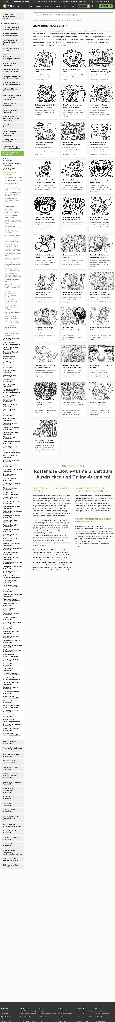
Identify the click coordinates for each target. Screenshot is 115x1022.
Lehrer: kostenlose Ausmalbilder (9, 367)
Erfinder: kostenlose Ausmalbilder (10, 479)
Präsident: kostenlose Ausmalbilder (11, 553)
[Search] (88, 6)
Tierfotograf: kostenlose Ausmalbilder (12, 651)
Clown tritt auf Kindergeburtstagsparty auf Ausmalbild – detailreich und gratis (12, 286)
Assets (41, 1008)
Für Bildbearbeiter (100, 1019)
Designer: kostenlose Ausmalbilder (10, 558)
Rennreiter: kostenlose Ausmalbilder (11, 711)
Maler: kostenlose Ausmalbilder (9, 410)
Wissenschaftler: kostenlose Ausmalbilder (11, 493)
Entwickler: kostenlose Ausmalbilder (11, 530)
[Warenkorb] (96, 6)
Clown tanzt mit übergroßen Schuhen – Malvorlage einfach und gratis (13, 221)
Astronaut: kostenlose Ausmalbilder (11, 339)
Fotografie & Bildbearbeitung (28, 1011)
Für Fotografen (99, 1011)
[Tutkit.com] (11, 6)
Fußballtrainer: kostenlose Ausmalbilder (12, 512)
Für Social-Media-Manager (102, 1013)
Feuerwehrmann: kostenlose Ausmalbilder (11, 343)
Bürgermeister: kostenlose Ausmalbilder (12, 701)
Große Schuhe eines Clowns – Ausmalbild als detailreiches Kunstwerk (13, 333)
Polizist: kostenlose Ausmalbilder (10, 159)
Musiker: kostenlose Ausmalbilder (10, 521)
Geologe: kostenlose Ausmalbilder (10, 618)
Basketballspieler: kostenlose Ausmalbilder (11, 678)
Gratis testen (105, 6)
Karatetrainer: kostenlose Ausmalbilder (12, 641)
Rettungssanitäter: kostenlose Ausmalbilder (11, 451)
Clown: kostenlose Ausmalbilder (9, 173)
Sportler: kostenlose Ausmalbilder (10, 419)
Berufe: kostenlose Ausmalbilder (71, 20)
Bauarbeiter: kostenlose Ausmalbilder (11, 353)
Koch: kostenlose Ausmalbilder (9, 380)
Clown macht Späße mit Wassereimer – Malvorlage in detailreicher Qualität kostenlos (13, 275)
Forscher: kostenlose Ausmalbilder (10, 414)
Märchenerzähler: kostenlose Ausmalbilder (11, 655)
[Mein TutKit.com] (92, 6)
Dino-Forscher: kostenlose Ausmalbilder (12, 725)
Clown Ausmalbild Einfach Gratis (13, 180)
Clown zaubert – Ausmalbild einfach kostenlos (12, 205)
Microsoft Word (5, 1016)
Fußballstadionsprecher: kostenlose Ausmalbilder (11, 706)
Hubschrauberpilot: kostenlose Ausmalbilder (11, 586)
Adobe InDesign (5, 1013)
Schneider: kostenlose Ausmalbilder (11, 637)
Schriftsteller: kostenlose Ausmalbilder (12, 502)
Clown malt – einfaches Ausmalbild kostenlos (11, 216)
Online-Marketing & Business (28, 1013)
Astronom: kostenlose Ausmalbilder (11, 614)
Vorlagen (60, 1008)
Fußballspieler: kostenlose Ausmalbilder (12, 164)
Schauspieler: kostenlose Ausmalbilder (12, 484)
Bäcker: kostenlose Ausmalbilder (9, 362)
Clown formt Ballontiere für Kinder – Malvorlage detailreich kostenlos (13, 264)
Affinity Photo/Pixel (6, 1019)
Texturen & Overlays (44, 1016)
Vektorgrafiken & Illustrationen (47, 1013)
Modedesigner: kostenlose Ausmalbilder (12, 563)
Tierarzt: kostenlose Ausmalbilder (10, 371)
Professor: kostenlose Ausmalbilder (11, 715)
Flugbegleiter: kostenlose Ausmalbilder (12, 549)
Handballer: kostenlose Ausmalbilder (11, 683)
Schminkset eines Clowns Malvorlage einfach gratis (11, 240)
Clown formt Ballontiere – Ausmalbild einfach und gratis (13, 184)
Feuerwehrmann (99, 536)
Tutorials (23, 1008)
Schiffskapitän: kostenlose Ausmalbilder (12, 470)
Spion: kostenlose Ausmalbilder (9, 609)
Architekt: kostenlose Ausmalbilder (10, 572)
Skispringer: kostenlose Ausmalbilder (11, 428)
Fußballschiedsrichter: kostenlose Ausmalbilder (11, 576)
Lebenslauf (61, 1016)
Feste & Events (80, 1013)
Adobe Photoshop (6, 1011)
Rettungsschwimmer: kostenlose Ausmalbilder (11, 674)
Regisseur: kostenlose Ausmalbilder (11, 660)
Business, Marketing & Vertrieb (84, 1011)
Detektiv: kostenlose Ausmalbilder (10, 348)
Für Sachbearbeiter (100, 1016)
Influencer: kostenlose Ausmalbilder (11, 539)
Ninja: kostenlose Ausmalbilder (9, 169)
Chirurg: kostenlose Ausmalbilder (10, 581)
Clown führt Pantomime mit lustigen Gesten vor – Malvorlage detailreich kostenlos (12, 294)
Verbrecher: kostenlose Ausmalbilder (11, 461)
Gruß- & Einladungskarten (65, 1013)
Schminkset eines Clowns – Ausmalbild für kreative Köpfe (13, 322)
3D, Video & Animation (45, 1019)
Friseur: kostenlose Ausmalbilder (10, 396)
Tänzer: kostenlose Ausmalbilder (10, 489)
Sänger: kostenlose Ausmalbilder (10, 405)
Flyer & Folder (61, 1019)
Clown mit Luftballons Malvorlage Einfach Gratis (11, 245)
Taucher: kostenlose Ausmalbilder (10, 385)
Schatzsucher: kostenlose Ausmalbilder (12, 623)
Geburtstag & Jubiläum (82, 1019)
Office (21, 1019)
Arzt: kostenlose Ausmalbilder (9, 357)
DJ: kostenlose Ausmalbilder (8, 669)
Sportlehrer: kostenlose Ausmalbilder (11, 590)
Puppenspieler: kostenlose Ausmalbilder (12, 627)
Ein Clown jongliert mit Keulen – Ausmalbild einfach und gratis (13, 188)
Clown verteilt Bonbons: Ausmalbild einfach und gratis (13, 227)
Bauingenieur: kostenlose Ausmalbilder (12, 567)
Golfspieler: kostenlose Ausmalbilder (11, 688)
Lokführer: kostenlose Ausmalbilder (11, 498)
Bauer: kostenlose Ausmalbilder (9, 376)
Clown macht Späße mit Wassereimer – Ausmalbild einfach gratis (12, 200)
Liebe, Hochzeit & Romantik (83, 1016)
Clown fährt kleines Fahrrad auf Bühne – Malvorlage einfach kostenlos (13, 194)
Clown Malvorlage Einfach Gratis (13, 177)
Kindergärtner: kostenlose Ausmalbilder (12, 595)
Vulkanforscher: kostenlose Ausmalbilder (11, 697)
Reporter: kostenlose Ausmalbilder (10, 526)
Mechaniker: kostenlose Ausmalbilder (11, 507)
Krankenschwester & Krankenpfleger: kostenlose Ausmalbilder (11, 390)
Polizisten (106, 534)
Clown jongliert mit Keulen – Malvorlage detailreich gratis (12, 269)
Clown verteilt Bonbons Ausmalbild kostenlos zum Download (12, 307)
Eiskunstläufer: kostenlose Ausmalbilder (12, 646)
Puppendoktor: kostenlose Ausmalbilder (12, 664)
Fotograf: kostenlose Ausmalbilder (10, 465)
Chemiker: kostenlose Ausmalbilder (10, 604)
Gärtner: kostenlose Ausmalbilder (10, 401)
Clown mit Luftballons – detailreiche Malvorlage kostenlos (11, 327)
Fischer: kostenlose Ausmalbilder (10, 456)
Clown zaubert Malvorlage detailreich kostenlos (12, 280)
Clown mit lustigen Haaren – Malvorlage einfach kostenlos (13, 236)
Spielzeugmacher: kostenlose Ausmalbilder (11, 720)
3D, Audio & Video (25, 1016)
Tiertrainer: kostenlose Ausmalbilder (11, 729)
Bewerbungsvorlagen (63, 1011)
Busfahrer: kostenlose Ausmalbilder (11, 692)
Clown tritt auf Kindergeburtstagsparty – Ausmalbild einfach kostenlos (12, 211)
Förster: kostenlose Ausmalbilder (10, 424)
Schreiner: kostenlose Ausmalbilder (10, 447)
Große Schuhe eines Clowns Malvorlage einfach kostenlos (13, 249)
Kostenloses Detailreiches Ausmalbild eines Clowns (12, 259)
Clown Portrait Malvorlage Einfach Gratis (11, 231)
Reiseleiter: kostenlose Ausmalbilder (11, 632)
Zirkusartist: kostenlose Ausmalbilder (11, 544)
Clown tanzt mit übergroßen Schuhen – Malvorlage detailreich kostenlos (12, 301)
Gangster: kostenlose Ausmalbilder (10, 433)
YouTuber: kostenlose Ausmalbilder (11, 535)
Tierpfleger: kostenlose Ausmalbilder (11, 516)
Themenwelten (80, 1008)
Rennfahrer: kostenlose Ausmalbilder (11, 442)
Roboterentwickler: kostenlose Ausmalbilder (11, 600)
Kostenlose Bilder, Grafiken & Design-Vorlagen (46, 20)
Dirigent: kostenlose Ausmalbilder (10, 475)
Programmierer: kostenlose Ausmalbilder (11, 734)
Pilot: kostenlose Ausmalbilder (9, 438)
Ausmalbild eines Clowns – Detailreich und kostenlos (12, 317)
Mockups (41, 1011)
